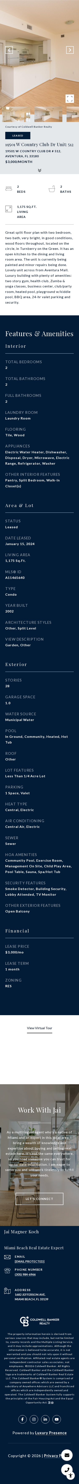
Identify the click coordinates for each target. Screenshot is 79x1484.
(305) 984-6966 (25, 1274)
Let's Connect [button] (40, 1199)
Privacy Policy (57, 1455)
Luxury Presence (51, 1432)
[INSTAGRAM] (34, 1419)
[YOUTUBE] (56, 1419)
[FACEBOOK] (22, 1419)
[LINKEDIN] (45, 1419)
